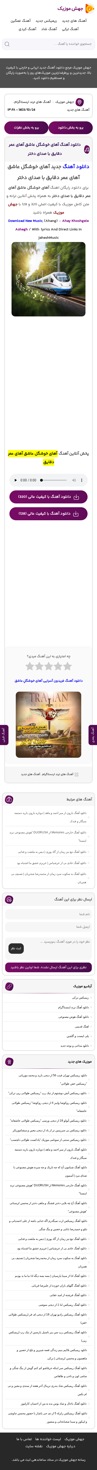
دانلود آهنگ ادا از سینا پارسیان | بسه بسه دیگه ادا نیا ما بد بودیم (50, 1276)
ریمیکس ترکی (80, 997)
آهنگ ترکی (70, 29)
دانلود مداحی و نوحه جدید (75, 1045)
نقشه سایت (34, 1446)
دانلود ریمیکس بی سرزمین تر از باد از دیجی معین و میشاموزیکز (49, 1130)
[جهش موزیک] (73, 8)
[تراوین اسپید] (48, 760)
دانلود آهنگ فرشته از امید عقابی (68, 1295)
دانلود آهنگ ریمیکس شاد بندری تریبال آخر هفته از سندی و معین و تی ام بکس (47, 1390)
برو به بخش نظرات (26, 127)
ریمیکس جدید (46, 21)
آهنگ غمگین (21, 21)
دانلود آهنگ (76, 167)
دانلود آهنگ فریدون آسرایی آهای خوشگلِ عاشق (49, 681)
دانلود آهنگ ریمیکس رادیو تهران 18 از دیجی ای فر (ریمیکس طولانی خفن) (47, 1318)
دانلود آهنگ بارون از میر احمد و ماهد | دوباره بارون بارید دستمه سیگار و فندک (50, 817)
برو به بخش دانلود (71, 127)
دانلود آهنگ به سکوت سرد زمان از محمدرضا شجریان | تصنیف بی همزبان (48, 878)
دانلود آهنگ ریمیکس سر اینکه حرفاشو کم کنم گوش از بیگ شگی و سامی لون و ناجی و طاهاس (48, 1372)
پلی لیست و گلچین (78, 1036)
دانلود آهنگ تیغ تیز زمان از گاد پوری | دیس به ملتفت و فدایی (52, 852)
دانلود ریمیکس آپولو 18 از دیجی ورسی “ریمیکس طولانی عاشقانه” (48, 1120)
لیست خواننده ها (48, 1439)
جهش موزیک (64, 102)
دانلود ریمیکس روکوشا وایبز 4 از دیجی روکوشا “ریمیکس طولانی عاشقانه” (49, 1107)
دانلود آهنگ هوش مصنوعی (73, 1016)
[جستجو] (7, 44)
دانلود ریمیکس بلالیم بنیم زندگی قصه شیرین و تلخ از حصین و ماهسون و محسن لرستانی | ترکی (52, 1354)
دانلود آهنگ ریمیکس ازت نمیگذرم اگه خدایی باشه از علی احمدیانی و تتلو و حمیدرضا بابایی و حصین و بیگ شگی (48, 1225)
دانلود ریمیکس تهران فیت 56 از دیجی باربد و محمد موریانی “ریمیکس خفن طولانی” (53, 1079)
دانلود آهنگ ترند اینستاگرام (73, 1007)
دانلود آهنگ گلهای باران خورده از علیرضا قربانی (59, 1285)
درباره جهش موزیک (60, 1446)
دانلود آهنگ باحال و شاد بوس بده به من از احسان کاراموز (53, 1403)
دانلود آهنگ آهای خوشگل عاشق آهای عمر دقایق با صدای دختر (45, 149)
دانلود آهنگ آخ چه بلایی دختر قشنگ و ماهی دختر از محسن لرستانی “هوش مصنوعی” (48, 1207)
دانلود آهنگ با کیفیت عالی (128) (45, 514)
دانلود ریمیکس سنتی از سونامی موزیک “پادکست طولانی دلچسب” (48, 1139)
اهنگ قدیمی (82, 1026)
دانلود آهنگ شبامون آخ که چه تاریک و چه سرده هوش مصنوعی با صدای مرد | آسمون (50, 1171)
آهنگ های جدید (74, 21)
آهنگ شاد (49, 29)
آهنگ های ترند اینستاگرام (32, 102)
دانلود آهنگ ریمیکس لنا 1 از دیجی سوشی (62, 1304)
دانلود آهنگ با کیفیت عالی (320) (44, 497)
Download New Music (25, 221)
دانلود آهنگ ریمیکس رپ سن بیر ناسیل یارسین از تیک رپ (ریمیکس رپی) (48, 1336)
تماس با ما (24, 1439)
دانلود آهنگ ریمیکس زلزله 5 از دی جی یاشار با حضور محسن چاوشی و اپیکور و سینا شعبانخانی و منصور (47, 1417)
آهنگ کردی (27, 29)
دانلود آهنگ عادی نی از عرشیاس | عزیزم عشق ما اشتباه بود (51, 863)
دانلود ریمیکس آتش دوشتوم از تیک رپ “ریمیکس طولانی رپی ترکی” (47, 1093)
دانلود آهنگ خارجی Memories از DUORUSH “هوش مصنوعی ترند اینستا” (47, 836)
